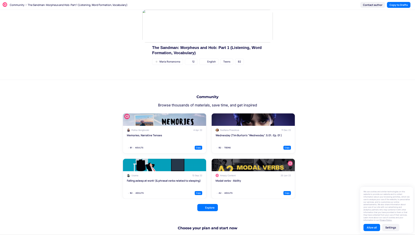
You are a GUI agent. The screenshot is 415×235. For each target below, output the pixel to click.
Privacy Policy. (386, 220)
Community (17, 5)
